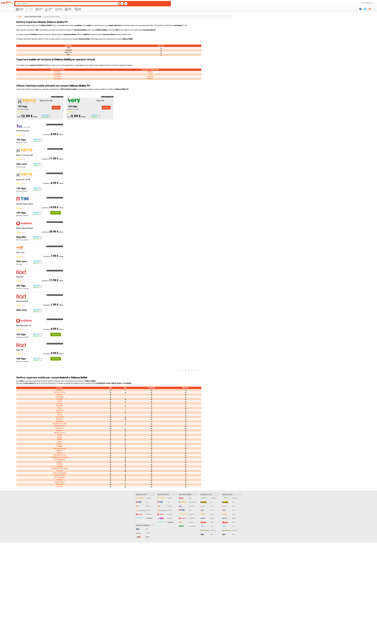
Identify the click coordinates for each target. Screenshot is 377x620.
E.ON (211, 522)
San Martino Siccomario (59, 468)
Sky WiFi (169, 518)
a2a (211, 526)
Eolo (147, 529)
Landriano (59, 480)
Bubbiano (59, 444)
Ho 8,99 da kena (22, 131)
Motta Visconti (59, 433)
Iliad (190, 498)
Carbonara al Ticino (59, 455)
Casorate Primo (59, 426)
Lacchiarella (59, 417)
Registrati (370, 3)
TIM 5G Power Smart (24, 204)
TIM (150, 74)
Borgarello (59, 406)
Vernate (59, 415)
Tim (147, 502)
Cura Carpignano (59, 477)
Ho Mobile (57, 76)
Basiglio (59, 439)
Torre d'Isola (59, 410)
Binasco (59, 412)
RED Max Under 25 (23, 325)
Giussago (59, 399)
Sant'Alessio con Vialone (59, 457)
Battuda (59, 394)
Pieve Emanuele (59, 459)
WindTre (150, 72)
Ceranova (59, 464)
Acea (211, 514)
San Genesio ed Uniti (60, 424)
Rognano (60, 390)
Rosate (59, 453)
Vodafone (150, 76)
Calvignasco (59, 428)
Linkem (148, 533)
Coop (212, 510)
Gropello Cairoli (59, 482)
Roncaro (59, 486)
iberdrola (213, 530)
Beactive (148, 510)
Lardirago (59, 466)
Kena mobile (192, 502)
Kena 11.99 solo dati (24, 155)
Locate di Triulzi (59, 475)
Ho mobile (192, 506)
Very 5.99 (100, 101)
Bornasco (59, 430)
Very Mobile (57, 79)
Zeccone (59, 419)
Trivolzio (59, 403)
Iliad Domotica (22, 301)
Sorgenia (213, 498)
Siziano (59, 435)
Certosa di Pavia (59, 392)
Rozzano (60, 471)
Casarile (59, 401)
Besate (59, 462)
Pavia (59, 441)
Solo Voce (20, 253)
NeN (211, 534)
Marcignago (60, 397)
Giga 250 (19, 277)
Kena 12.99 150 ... (47, 101)
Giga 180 (19, 350)
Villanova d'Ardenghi (59, 473)
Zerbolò (59, 437)
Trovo (60, 408)
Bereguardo (60, 421)
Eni (211, 502)
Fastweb (57, 72)
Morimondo (59, 484)
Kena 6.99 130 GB (23, 179)
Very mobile (192, 526)
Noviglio (59, 446)
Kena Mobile (57, 74)
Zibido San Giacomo (59, 448)
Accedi (364, 3)
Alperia (212, 518)
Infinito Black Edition (24, 228)
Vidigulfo (60, 451)
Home (20, 17)
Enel (211, 506)
